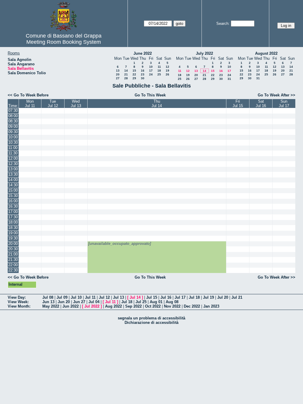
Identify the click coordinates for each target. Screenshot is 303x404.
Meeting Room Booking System (63, 42)
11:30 (12, 153)
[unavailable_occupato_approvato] (119, 243)
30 (142, 78)
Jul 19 (208, 297)
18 (159, 70)
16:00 (13, 201)
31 (229, 78)
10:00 (13, 137)
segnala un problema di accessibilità (151, 318)
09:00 (13, 126)
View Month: (19, 306)
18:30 (13, 227)
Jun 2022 (70, 306)
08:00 (13, 116)
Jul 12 (104, 297)
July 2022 (204, 53)
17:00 (13, 211)
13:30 (13, 174)
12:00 (13, 158)
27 (118, 78)
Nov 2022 (172, 306)
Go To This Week (150, 95)
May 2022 (50, 306)
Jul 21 (236, 297)
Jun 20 (64, 302)
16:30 (13, 206)
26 (167, 74)
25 (159, 74)
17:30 (13, 217)
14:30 (13, 185)
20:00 (13, 243)
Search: (223, 23)
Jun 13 (48, 302)
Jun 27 (79, 302)
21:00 (13, 254)
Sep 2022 (133, 306)
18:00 (13, 222)
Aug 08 (172, 302)
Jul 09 (62, 297)
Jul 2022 (91, 306)
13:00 (13, 169)
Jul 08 (47, 297)
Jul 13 (118, 297)
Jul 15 (151, 297)
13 (118, 70)
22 (134, 74)
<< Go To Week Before (28, 95)
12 (167, 66)
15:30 (13, 195)
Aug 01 (156, 302)
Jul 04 (93, 302)
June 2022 (142, 53)
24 (151, 74)
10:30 (13, 142)
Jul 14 (135, 297)
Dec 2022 (192, 306)
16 (142, 70)
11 (159, 66)
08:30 (13, 121)
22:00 (13, 265)
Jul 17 (180, 297)
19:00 (13, 233)
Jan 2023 (211, 306)
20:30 (13, 249)
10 (151, 66)
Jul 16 (165, 297)
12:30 (13, 163)
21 (126, 74)
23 (142, 74)
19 (167, 70)
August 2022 (266, 53)
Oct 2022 (153, 306)
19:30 (13, 238)
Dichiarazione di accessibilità (151, 322)
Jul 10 (76, 297)
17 (151, 70)
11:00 (12, 148)
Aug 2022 (113, 306)
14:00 (13, 179)
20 (118, 74)
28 (126, 78)
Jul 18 (194, 297)
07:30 (13, 110)
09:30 (13, 132)
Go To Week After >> (276, 95)
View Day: (17, 297)
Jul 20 (222, 297)
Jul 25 (141, 302)
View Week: (18, 302)
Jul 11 (90, 297)
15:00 (13, 190)
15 (134, 70)
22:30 (13, 270)
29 (134, 78)
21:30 (13, 259)
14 (126, 70)
